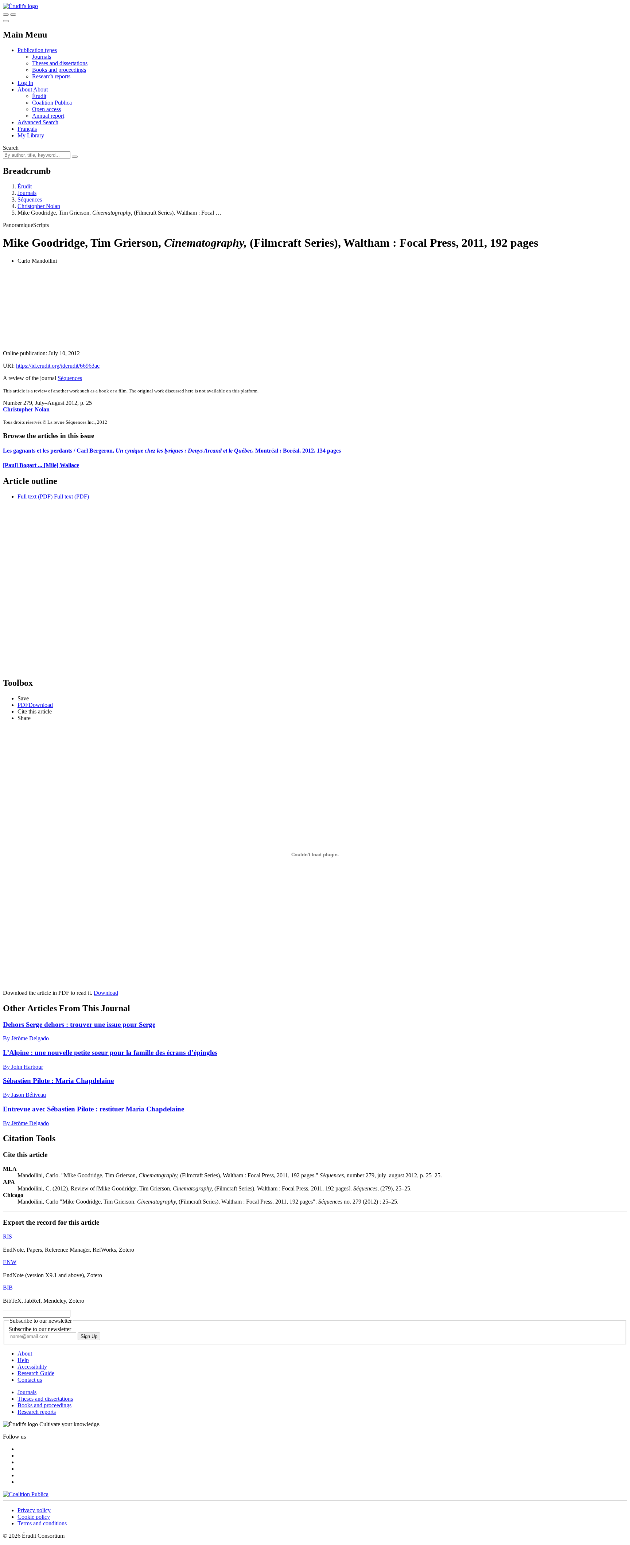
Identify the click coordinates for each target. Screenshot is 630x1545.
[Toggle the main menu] (6, 21)
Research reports (51, 76)
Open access (46, 109)
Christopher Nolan (39, 206)
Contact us (30, 1380)
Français (27, 129)
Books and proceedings (59, 70)
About (40, 89)
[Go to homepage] (20, 6)
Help (23, 1360)
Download (106, 993)
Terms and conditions (42, 1523)
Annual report (48, 116)
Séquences (30, 199)
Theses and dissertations (60, 63)
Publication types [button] (37, 50)
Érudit (39, 96)
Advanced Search (38, 122)
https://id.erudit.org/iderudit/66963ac (58, 366)
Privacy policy (34, 1510)
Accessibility (32, 1367)
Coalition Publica (52, 102)
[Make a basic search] (6, 14)
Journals (41, 57)
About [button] (25, 89)
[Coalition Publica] (25, 1494)
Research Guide (36, 1373)
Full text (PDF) (35, 496)
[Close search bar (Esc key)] (13, 14)
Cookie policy (34, 1517)
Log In (25, 83)
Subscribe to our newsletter (40, 1329)
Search (11, 148)
